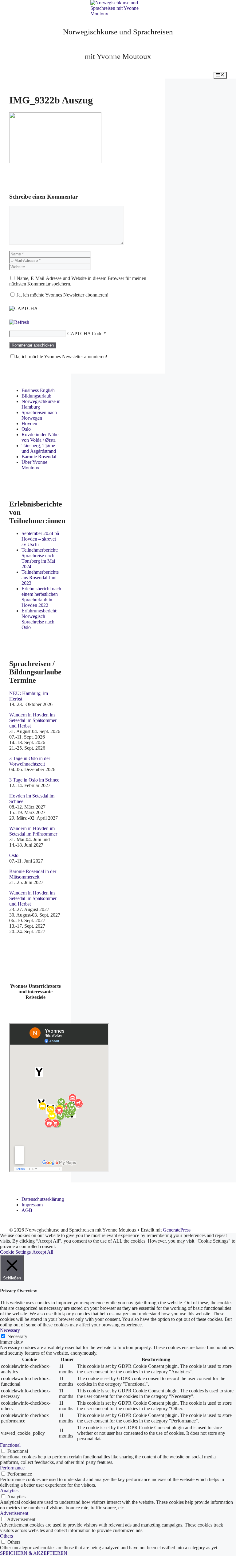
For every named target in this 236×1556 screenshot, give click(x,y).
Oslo (26, 429)
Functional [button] (10, 1445)
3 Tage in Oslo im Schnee (34, 779)
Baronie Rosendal (39, 456)
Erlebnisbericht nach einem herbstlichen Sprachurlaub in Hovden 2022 (41, 597)
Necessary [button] (10, 1330)
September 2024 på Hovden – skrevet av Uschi (40, 539)
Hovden (29, 423)
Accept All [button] (42, 1252)
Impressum (32, 1204)
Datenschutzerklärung (43, 1199)
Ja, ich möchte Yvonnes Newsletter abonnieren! (61, 294)
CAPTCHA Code (84, 333)
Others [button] (6, 1536)
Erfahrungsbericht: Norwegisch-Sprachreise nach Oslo (39, 619)
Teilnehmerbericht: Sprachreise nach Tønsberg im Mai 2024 (40, 558)
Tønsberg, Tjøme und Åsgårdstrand (39, 448)
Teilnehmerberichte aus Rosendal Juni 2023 (40, 577)
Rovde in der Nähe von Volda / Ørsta (40, 437)
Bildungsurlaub (36, 395)
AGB (27, 1210)
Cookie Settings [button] (15, 1252)
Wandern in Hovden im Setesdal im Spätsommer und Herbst (33, 720)
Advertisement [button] (14, 1513)
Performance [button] (12, 1467)
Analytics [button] (9, 1490)
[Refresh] (19, 322)
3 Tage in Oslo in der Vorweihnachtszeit (29, 761)
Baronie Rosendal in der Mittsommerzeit (32, 874)
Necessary (17, 1336)
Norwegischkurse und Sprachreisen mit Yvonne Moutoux (118, 44)
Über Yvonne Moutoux (34, 465)
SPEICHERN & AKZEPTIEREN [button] (33, 1553)
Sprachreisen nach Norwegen (39, 415)
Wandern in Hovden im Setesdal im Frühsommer (33, 831)
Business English (38, 390)
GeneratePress (177, 1229)
